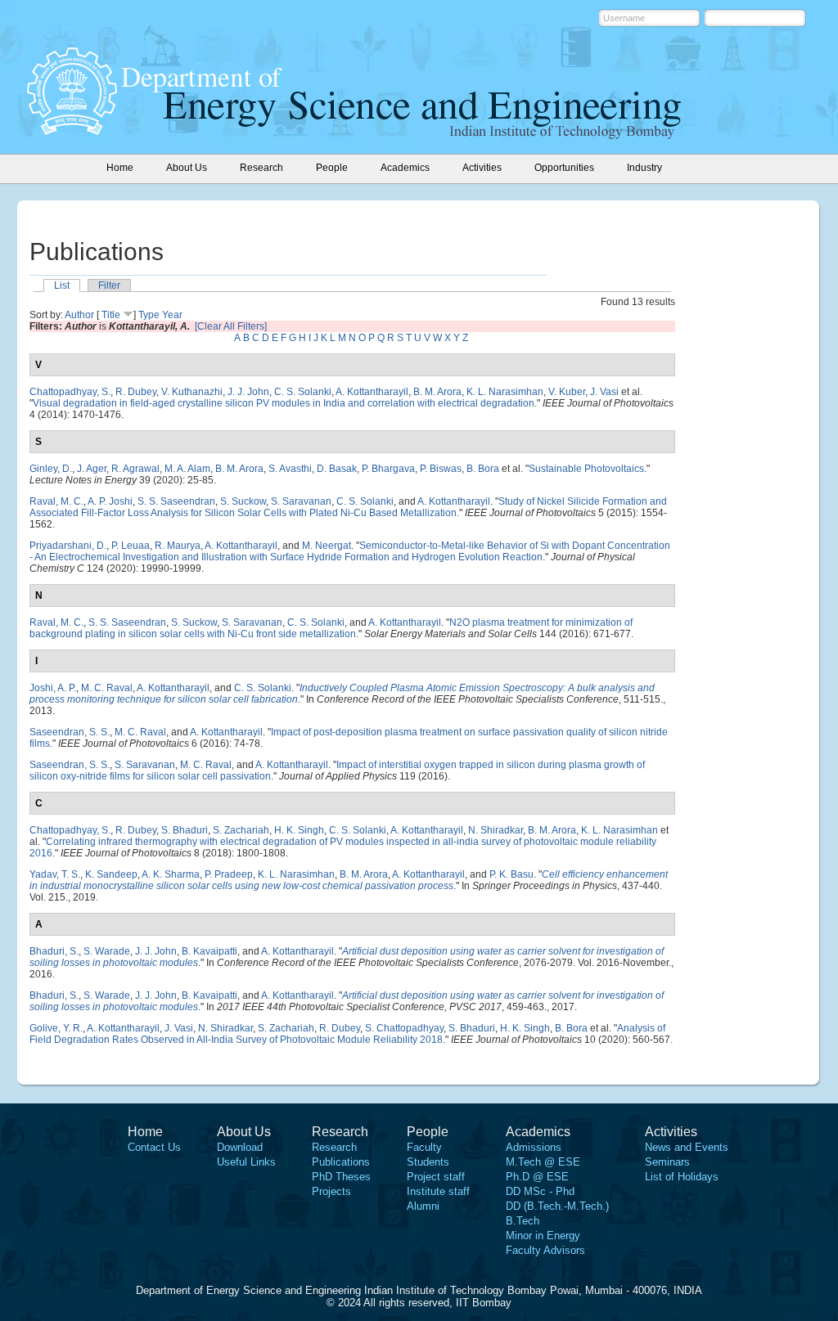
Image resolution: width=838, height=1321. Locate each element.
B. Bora (482, 468)
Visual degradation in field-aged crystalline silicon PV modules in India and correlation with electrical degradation (283, 403)
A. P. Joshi (110, 501)
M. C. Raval (107, 688)
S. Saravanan (301, 501)
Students (428, 1162)
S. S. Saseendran (176, 501)
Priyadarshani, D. (67, 545)
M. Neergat (326, 545)
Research (334, 1147)
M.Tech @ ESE (543, 1162)
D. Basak (337, 468)
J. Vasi (604, 392)
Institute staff (438, 1191)
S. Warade (106, 951)
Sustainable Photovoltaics (586, 468)
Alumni (423, 1206)
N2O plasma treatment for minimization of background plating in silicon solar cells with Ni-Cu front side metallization (331, 628)
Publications (341, 1162)
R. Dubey (135, 392)
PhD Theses (341, 1176)
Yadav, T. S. (54, 874)
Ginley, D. (50, 468)
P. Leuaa (130, 545)
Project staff (436, 1176)
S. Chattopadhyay (404, 1028)
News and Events (686, 1147)
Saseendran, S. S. (69, 732)
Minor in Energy (543, 1235)
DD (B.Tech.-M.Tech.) (557, 1206)
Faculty (424, 1147)
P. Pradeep (229, 874)
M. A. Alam (187, 468)
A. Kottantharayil (372, 392)
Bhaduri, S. (54, 951)
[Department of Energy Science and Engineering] (72, 130)
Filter (109, 285)
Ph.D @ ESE (537, 1176)
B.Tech (522, 1221)
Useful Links (246, 1162)
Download (240, 1147)
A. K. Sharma (171, 874)
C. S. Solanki (302, 392)
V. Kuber (566, 392)
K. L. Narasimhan (504, 392)
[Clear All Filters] (231, 326)
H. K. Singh (299, 830)
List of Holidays (682, 1176)
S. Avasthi (290, 468)
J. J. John (248, 392)
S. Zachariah (241, 830)
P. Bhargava (388, 468)
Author (79, 315)
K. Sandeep (111, 874)
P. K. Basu (511, 874)
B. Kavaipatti (209, 951)
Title (110, 315)
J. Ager (91, 468)
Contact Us (154, 1147)
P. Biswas (441, 468)
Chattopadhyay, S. (69, 392)
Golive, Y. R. (56, 1028)
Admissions (533, 1147)
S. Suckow (243, 501)
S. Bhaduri (184, 830)
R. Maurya (177, 545)
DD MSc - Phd (540, 1191)
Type (149, 315)
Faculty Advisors (545, 1250)
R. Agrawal (135, 468)
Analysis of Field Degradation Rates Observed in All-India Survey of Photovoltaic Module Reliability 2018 (347, 1033)
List (62, 285)
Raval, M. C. (56, 501)
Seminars (667, 1162)
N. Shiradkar (495, 830)
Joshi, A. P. (52, 688)
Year (172, 315)
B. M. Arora (437, 392)
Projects (331, 1191)
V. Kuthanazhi (192, 392)
